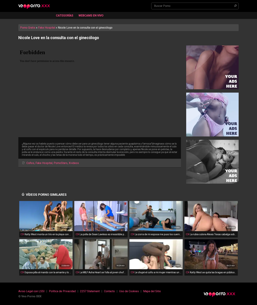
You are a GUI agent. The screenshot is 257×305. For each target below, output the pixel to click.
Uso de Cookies (129, 291)
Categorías (64, 15)
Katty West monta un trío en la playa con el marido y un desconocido (48, 234)
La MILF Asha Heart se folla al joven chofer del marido (103, 272)
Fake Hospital (46, 27)
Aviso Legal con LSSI (31, 291)
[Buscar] (235, 6)
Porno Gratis (27, 27)
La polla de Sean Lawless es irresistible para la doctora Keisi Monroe (103, 234)
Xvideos (74, 163)
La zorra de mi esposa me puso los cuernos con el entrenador (158, 234)
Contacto (109, 291)
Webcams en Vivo (90, 15)
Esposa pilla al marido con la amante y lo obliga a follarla (48, 272)
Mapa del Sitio (152, 291)
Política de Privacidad (62, 291)
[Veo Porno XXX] (35, 6)
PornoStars (60, 163)
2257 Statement (90, 291)
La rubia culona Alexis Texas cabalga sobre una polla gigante (213, 234)
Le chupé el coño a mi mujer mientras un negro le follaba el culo (158, 272)
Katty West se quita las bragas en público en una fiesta (213, 272)
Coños (30, 163)
